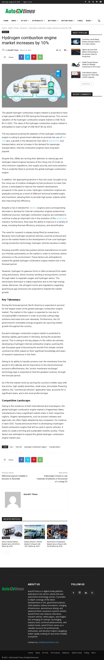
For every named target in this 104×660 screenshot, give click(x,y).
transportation (54, 447)
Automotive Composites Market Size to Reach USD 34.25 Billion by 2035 (56, 544)
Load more (86, 84)
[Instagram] (89, 2)
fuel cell (19, 447)
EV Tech (45, 653)
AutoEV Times (13, 50)
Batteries (65, 653)
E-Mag (86, 653)
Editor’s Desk (77, 653)
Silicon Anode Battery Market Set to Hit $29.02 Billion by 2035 (11, 544)
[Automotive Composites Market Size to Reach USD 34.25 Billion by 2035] (57, 532)
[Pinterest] (34, 57)
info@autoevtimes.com (48, 642)
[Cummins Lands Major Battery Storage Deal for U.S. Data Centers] (75, 41)
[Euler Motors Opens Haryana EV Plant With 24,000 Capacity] (75, 75)
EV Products (55, 653)
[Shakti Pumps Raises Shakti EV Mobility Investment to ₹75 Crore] (75, 64)
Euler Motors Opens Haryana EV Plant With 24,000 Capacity (90, 75)
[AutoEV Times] (3, 50)
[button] (99, 21)
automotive (54, 141)
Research (23, 28)
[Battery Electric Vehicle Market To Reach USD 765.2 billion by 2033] (34, 532)
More (94, 653)
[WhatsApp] (40, 57)
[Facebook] (85, 2)
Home (4, 28)
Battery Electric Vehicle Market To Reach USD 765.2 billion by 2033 (33, 544)
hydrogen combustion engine (35, 447)
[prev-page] (3, 553)
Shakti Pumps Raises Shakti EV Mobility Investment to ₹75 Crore (91, 64)
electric (33, 207)
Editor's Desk (13, 28)
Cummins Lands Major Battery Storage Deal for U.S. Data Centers (91, 41)
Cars (11, 447)
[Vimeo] (96, 2)
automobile (61, 218)
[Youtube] (100, 2)
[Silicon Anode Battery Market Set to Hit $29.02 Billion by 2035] (12, 532)
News (38, 653)
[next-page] (8, 553)
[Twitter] (93, 2)
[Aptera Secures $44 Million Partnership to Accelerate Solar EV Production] (75, 52)
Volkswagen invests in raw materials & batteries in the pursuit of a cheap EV (52, 479)
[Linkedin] (86, 593)
